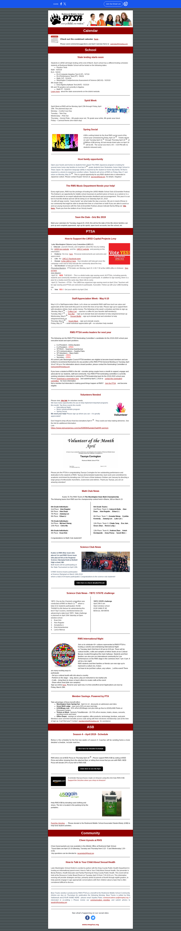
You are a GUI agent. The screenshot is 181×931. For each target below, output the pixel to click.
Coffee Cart (72, 311)
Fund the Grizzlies (58, 823)
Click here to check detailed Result (90, 583)
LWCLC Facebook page (71, 259)
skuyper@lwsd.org (98, 177)
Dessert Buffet (75, 316)
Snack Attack (73, 321)
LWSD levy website (61, 249)
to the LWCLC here (68, 261)
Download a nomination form (68, 379)
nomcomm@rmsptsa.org (60, 367)
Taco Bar (71, 314)
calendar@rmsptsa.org (119, 44)
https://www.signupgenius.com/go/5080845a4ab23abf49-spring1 (79, 428)
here (96, 39)
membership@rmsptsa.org (89, 721)
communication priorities (100, 900)
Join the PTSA (110, 383)
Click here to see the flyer (90, 769)
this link (64, 401)
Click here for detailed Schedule (90, 749)
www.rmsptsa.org (90, 924)
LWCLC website (83, 249)
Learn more (55, 92)
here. (64, 685)
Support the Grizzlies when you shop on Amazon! (86, 780)
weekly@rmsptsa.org (59, 902)
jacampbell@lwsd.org (85, 853)
